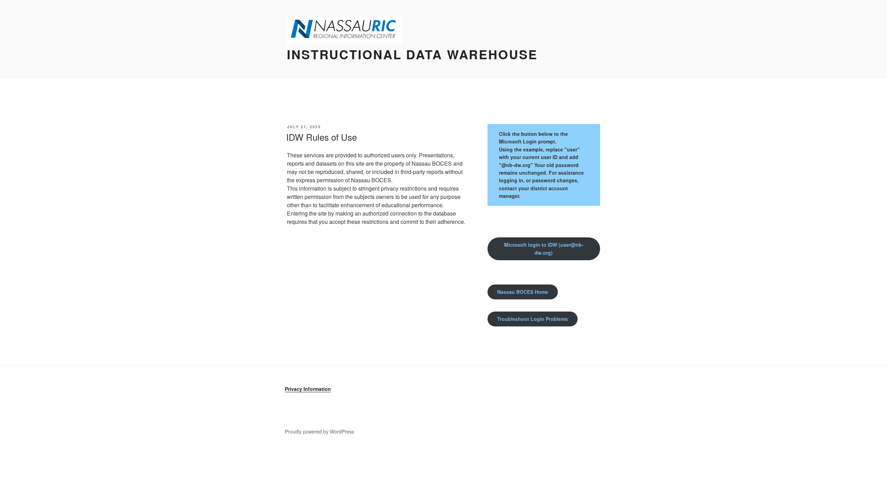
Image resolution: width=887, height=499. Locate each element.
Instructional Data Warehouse (412, 54)
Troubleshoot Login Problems (532, 318)
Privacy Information (308, 388)
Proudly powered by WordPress (319, 431)
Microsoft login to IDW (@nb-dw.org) (543, 248)
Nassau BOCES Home (522, 291)
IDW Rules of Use (321, 136)
